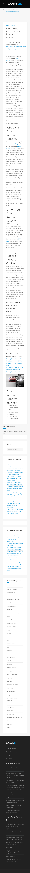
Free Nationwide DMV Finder (15, 361)
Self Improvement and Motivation (12, 699)
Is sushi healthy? (11, 856)
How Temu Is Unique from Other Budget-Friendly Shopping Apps (15, 826)
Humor (8, 640)
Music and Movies (11, 657)
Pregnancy (9, 678)
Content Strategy (11, 749)
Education (9, 609)
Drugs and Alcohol (11, 606)
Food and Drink (11, 620)
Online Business (11, 661)
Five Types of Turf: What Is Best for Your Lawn (15, 781)
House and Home (11, 637)
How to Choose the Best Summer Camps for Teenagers (13, 505)
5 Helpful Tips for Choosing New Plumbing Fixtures (15, 801)
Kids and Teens (11, 643)
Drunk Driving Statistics (13, 369)
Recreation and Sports (12, 684)
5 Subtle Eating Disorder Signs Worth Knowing (14, 843)
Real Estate (9, 681)
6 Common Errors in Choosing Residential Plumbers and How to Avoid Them (15, 511)
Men (8, 654)
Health (8, 630)
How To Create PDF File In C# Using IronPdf (14, 806)
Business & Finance (12, 589)
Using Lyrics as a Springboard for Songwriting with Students (15, 852)
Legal (8, 647)
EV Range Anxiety (11, 539)
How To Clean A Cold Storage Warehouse (14, 769)
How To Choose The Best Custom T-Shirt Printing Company (13, 795)
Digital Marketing (11, 752)
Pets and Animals (11, 667)
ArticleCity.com (6, 9)
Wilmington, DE (11, 847)
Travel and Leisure (11, 714)
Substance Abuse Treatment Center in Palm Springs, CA (14, 838)
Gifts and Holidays (11, 626)
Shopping (9, 704)
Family (8, 616)
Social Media (10, 710)
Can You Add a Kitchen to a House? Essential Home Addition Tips (15, 775)
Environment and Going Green (14, 613)
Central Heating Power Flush (14, 560)
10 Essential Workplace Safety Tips (14, 833)
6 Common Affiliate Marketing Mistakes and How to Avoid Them (15, 488)
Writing (8, 727)
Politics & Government (12, 674)
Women (9, 721)
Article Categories (16, 9)
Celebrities (9, 596)
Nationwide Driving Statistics (15, 367)
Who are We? (10, 541)
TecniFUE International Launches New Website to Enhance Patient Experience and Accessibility (15, 787)
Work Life (9, 724)
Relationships (10, 688)
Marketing (9, 650)
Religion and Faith (11, 691)
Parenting (9, 664)
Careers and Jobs (11, 592)
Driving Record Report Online (15, 359)
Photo (10, 42)
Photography (10, 671)
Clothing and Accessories (13, 599)
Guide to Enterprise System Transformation (13, 860)
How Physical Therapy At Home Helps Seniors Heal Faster (14, 568)
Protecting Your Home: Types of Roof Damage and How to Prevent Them (15, 495)
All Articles (9, 759)
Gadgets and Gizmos (12, 623)
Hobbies (9, 633)
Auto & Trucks (10, 585)
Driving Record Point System (14, 372)
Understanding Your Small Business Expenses (13, 811)
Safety (8, 695)
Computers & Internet (12, 603)
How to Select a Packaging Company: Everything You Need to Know (14, 478)
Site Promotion (10, 707)
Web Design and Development (14, 717)
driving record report (13, 144)
